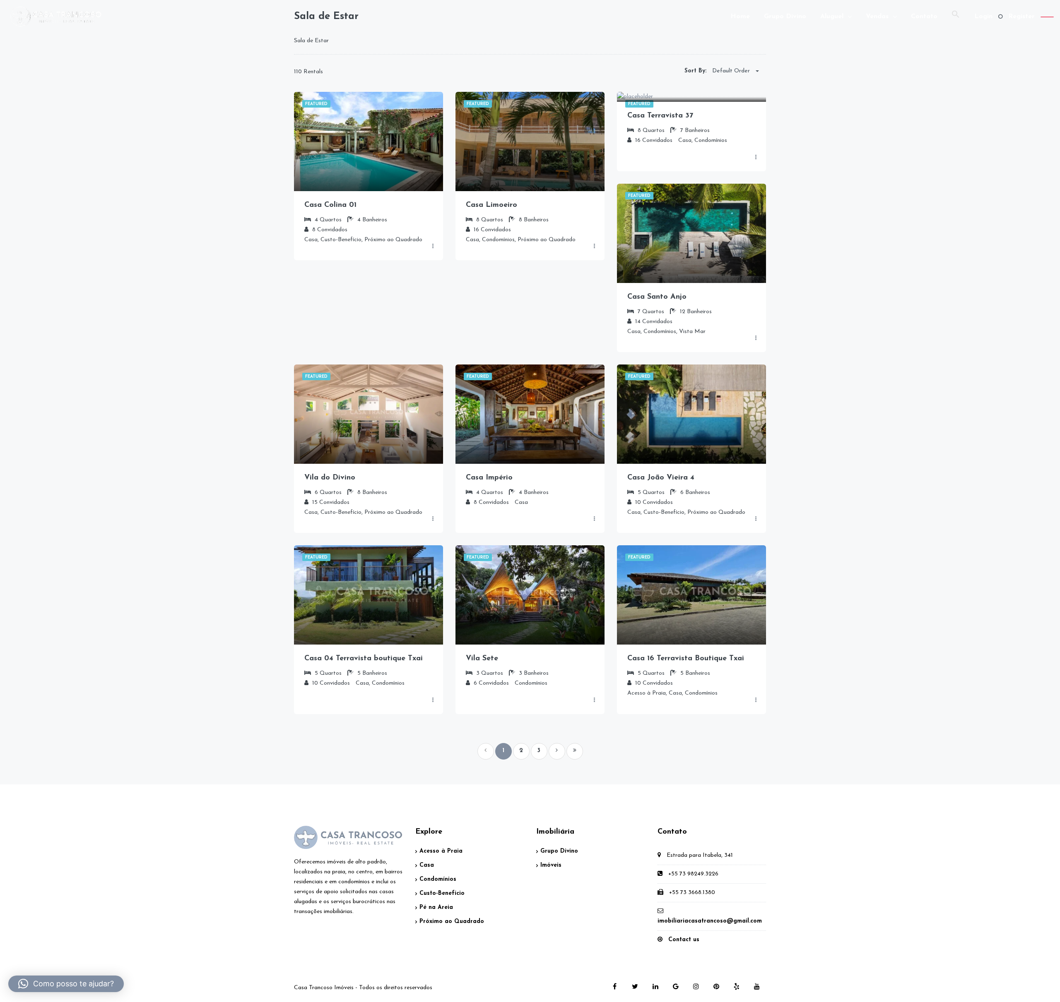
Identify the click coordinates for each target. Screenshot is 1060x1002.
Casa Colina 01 (330, 205)
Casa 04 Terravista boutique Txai (363, 658)
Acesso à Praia (441, 851)
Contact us (683, 940)
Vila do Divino (329, 478)
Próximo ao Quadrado (451, 921)
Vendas (877, 16)
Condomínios (437, 879)
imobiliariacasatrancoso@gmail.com (710, 921)
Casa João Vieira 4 (660, 478)
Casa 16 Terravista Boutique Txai (685, 658)
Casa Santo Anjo (657, 297)
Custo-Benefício (442, 893)
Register (1021, 16)
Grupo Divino (785, 16)
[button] (955, 16)
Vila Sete (482, 658)
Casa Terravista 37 (660, 116)
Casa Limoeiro (491, 205)
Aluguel (831, 16)
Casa (426, 865)
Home (740, 16)
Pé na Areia (436, 907)
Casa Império (489, 478)
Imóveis (550, 865)
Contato (924, 16)
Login (983, 16)
